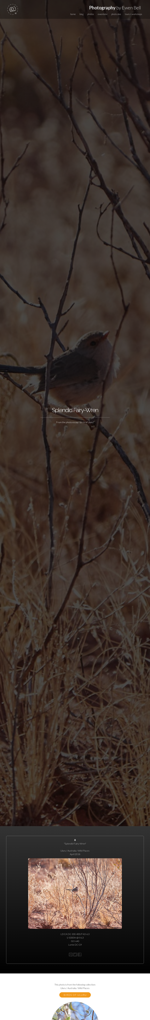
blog (81, 14)
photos (90, 14)
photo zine (116, 14)
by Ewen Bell (115, 7)
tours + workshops (133, 14)
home (73, 14)
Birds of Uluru (75, 994)
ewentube (102, 14)
